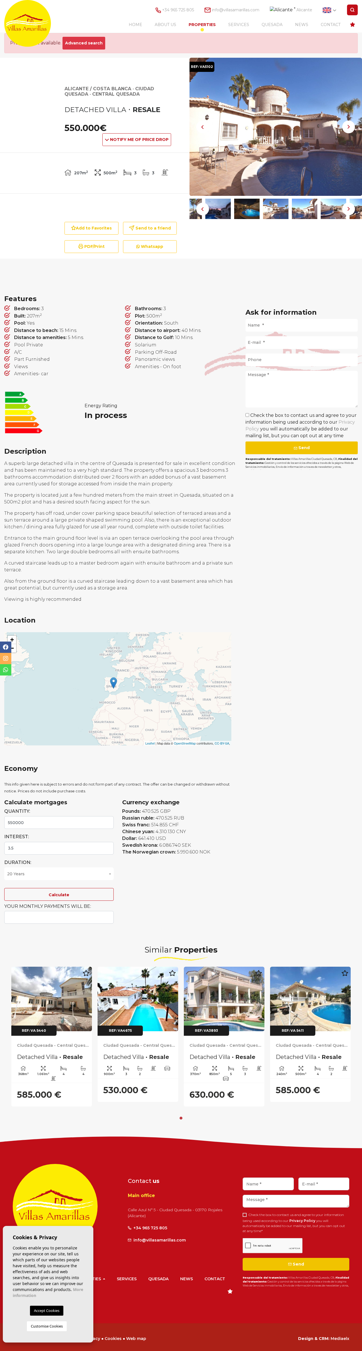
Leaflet (150, 743)
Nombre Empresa (33, 23)
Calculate (59, 894)
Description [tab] (137, 274)
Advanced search (84, 43)
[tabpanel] (51, 1036)
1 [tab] (181, 1118)
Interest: (16, 836)
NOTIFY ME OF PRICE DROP (139, 139)
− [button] (12, 648)
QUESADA (272, 24)
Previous (203, 127)
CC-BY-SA (222, 743)
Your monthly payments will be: (47, 906)
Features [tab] (48, 274)
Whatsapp (151, 246)
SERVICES (238, 24)
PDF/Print (94, 246)
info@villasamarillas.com (235, 9)
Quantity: (17, 811)
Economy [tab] (313, 274)
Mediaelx (340, 1338)
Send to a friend (152, 228)
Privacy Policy (302, 1221)
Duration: (17, 862)
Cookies (113, 1338)
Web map (136, 1338)
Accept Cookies (46, 1310)
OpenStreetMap (185, 743)
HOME (135, 24)
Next (349, 127)
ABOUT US (165, 24)
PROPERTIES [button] (202, 24)
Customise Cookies (47, 1326)
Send (303, 447)
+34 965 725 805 (177, 9)
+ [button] (12, 639)
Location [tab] (226, 274)
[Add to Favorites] (86, 976)
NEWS (301, 24)
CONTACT (331, 24)
